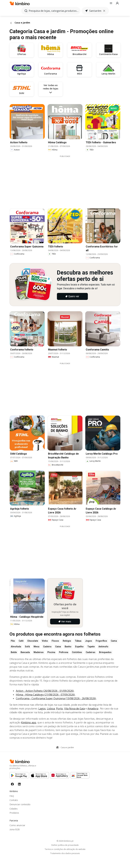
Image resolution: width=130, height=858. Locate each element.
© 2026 (65, 841)
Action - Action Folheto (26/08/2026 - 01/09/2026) (45, 691)
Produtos (14, 812)
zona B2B (15, 829)
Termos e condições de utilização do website (65, 849)
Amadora (93, 708)
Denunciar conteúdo (20, 804)
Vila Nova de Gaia (74, 708)
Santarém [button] (95, 11)
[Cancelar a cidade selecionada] (104, 10)
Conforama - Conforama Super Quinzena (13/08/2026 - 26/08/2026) (56, 698)
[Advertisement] (67, 180)
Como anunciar (17, 825)
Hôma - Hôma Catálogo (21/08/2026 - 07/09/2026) (45, 694)
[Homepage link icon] (57, 747)
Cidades (14, 808)
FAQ (12, 795)
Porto (59, 708)
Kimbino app (28, 722)
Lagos (42, 708)
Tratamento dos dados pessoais (65, 853)
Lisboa (51, 708)
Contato (14, 800)
